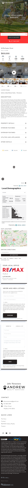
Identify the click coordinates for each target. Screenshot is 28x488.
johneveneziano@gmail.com (11, 401)
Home (1, 258)
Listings (4, 258)
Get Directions (14, 255)
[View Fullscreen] (3, 237)
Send (10, 361)
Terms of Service (10, 366)
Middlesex (11, 258)
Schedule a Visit (19, 326)
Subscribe (10, 315)
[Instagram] (9, 433)
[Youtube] (6, 433)
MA (7, 258)
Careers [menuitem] (3, 426)
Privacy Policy (4, 480)
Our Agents (10, 279)
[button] (26, 34)
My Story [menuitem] (3, 419)
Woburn (16, 258)
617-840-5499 (15, 41)
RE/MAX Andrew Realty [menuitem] (8, 423)
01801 (20, 258)
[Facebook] (3, 433)
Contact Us (5, 279)
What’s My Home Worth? (14, 37)
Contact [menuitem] (3, 421)
